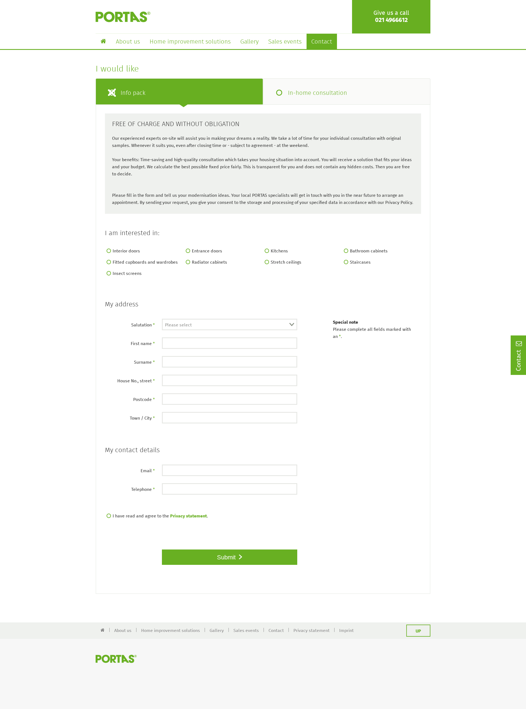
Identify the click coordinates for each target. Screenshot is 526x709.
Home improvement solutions (190, 42)
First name (143, 343)
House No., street (136, 381)
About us (128, 42)
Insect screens (127, 273)
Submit (227, 557)
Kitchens (279, 251)
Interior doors (126, 251)
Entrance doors (207, 251)
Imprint (346, 630)
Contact (321, 42)
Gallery (249, 42)
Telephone (143, 489)
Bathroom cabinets (369, 251)
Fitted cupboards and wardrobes (145, 262)
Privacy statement (188, 516)
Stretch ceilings (286, 262)
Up (418, 631)
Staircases (360, 262)
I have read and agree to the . (160, 516)
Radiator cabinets (209, 262)
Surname (144, 362)
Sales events (285, 42)
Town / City (142, 418)
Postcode (144, 399)
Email (148, 471)
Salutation (143, 325)
